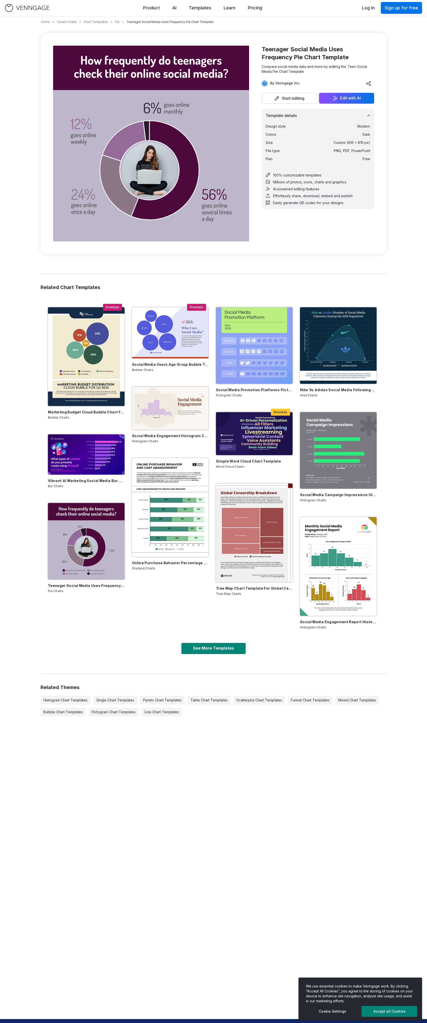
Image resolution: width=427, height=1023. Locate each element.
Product (151, 7)
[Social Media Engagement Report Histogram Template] (338, 566)
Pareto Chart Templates (162, 700)
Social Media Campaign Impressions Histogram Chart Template (338, 495)
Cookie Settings (332, 1011)
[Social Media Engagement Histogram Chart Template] (170, 408)
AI (174, 7)
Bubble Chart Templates (63, 712)
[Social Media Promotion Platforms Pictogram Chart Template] (254, 345)
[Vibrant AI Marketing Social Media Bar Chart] (86, 454)
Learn (229, 7)
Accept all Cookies (389, 1011)
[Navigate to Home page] (27, 8)
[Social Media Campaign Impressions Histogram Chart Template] (338, 450)
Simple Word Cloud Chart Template (248, 461)
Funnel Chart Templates (310, 700)
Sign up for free (401, 7)
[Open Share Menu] (368, 83)
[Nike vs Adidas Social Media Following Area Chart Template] (338, 345)
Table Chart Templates (209, 700)
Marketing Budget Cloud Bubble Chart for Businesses (86, 412)
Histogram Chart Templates (65, 700)
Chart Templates (96, 22)
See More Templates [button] (213, 648)
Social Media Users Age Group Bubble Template (170, 364)
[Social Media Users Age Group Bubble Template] (170, 332)
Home (45, 22)
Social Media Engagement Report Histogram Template (338, 622)
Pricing (255, 7)
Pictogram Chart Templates (114, 712)
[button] (289, 98)
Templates (200, 7)
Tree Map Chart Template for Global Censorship (254, 588)
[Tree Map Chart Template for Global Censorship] (254, 532)
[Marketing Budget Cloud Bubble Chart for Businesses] (86, 356)
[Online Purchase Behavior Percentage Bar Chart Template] (170, 507)
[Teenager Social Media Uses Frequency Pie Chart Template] (86, 541)
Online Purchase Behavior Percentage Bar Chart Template (170, 563)
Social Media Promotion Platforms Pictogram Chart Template (254, 390)
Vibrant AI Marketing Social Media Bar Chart (86, 481)
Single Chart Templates (115, 700)
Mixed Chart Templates (357, 700)
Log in (368, 7)
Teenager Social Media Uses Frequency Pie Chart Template (86, 585)
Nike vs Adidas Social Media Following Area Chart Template (338, 390)
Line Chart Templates (162, 712)
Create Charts (67, 22)
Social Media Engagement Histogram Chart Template (170, 436)
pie (117, 22)
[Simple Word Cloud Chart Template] (254, 433)
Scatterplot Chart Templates (259, 700)
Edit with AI (350, 98)
